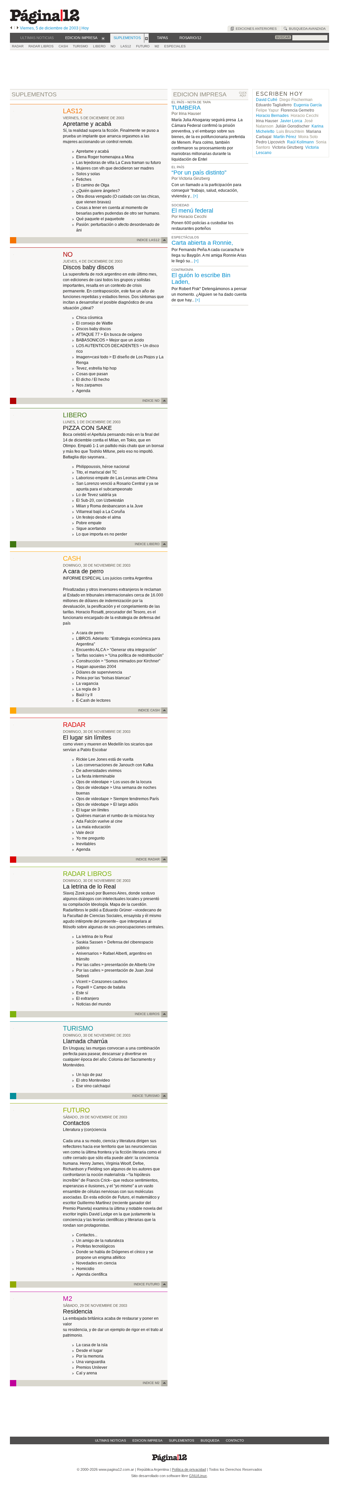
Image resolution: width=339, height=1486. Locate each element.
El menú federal (192, 210)
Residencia (77, 1311)
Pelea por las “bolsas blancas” (103, 678)
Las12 (126, 46)
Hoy (85, 28)
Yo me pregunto (90, 838)
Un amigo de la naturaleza (100, 1240)
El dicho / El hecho (93, 379)
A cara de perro (83, 571)
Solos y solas (88, 174)
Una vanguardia (90, 1361)
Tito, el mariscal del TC (96, 472)
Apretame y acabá (87, 124)
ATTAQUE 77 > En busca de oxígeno (109, 334)
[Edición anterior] (11, 28)
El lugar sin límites (87, 737)
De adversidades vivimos (98, 770)
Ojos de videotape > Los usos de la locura (114, 782)
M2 (157, 46)
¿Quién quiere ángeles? (98, 190)
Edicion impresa (147, 1440)
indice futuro (147, 1284)
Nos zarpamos (89, 385)
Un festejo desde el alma (98, 517)
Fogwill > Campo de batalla (100, 987)
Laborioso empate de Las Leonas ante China (117, 478)
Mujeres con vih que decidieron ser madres (115, 168)
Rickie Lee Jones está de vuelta (104, 759)
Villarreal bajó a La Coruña (100, 511)
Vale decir (85, 832)
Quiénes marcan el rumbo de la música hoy (115, 815)
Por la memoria (90, 1356)
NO (113, 46)
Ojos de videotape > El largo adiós (107, 804)
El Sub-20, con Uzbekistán (100, 500)
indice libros (147, 1014)
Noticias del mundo (93, 1004)
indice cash (149, 710)
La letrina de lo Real (89, 886)
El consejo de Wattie (94, 323)
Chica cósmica (89, 317)
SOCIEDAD (180, 205)
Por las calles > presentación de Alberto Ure (115, 964)
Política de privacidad (189, 1469)
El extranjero (87, 998)
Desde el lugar (89, 1350)
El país (177, 102)
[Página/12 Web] (44, 22)
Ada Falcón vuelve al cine (99, 821)
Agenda (83, 390)
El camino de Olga (92, 185)
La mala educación (93, 827)
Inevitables (86, 844)
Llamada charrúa (85, 1041)
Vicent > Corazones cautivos (101, 981)
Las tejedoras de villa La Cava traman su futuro (118, 162)
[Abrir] (103, 38)
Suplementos (181, 1440)
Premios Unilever (91, 1367)
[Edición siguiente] (18, 28)
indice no (151, 400)
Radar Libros (41, 46)
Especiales (175, 46)
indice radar (148, 859)
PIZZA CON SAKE (87, 428)
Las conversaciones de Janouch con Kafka (114, 765)
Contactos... (86, 1235)
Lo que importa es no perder (101, 534)
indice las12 (148, 240)
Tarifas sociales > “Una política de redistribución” (120, 655)
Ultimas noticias (110, 1440)
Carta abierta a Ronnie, (202, 242)
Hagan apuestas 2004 (96, 666)
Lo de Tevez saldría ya (96, 494)
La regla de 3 (88, 689)
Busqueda (210, 1440)
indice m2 (151, 1383)
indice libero (147, 544)
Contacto (235, 1440)
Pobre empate (89, 523)
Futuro (143, 46)
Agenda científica (91, 1274)
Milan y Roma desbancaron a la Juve (109, 506)
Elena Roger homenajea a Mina (105, 157)
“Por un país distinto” (198, 172)
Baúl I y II (84, 694)
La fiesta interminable (95, 776)
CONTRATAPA (182, 270)
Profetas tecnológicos (95, 1246)
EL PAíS (177, 167)
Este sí (82, 993)
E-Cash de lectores (93, 700)
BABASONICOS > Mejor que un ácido (110, 340)
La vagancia (87, 683)
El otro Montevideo (93, 1080)
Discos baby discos (88, 267)
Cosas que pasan (92, 374)
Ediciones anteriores (255, 28)
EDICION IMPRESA (199, 94)
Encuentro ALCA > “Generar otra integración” (116, 649)
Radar (18, 46)
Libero (99, 46)
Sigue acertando (91, 528)
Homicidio (85, 1268)
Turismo (80, 46)
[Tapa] (13, 110)
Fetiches (83, 179)
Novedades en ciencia (96, 1263)
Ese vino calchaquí (93, 1086)
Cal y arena (86, 1373)
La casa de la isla (92, 1345)
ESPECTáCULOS (185, 237)
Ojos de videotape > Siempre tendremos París (117, 798)
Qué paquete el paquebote (100, 219)
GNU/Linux (198, 1476)
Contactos (76, 1123)
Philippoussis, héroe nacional (102, 466)
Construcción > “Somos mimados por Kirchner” (118, 661)
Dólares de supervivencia (99, 672)
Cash (63, 46)
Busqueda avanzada (306, 28)
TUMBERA (186, 107)
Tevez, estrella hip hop (96, 368)
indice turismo (146, 1096)
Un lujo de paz (89, 1074)
